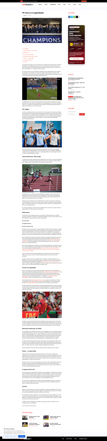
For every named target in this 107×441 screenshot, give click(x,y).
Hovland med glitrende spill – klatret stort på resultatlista (76, 83)
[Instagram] (72, 1)
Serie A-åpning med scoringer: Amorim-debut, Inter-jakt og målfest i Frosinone (36, 1)
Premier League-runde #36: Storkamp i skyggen (55, 417)
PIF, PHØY (25, 61)
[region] (14, 433)
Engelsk (69, 80)
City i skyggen (25, 48)
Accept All (22, 436)
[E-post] (77, 17)
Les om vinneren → (76, 58)
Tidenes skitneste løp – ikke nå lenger (30, 50)
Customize (7, 436)
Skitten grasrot (26, 52)
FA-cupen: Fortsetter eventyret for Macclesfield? (55, 424)
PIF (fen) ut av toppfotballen (28, 54)
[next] (57, 1)
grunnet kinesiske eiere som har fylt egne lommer (51, 261)
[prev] (55, 1)
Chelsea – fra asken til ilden (28, 58)
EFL (50, 425)
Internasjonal (70, 100)
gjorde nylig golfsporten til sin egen (38, 280)
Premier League (31, 425)
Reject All (14, 436)
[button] (84, 5)
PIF (31, 68)
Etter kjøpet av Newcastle (31, 282)
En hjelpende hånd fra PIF (28, 60)
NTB (68, 85)
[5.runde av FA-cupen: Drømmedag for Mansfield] (25, 424)
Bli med (82, 114)
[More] (79, 17)
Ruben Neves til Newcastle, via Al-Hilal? (30, 56)
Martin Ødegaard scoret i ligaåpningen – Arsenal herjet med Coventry (76, 79)
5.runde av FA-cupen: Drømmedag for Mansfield (34, 424)
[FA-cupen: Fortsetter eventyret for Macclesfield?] (46, 424)
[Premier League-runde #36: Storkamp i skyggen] (46, 417)
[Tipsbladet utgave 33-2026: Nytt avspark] (25, 417)
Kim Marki (25, 15)
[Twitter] (74, 1)
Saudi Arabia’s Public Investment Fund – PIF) (51, 271)
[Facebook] (71, 1)
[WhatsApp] (74, 17)
